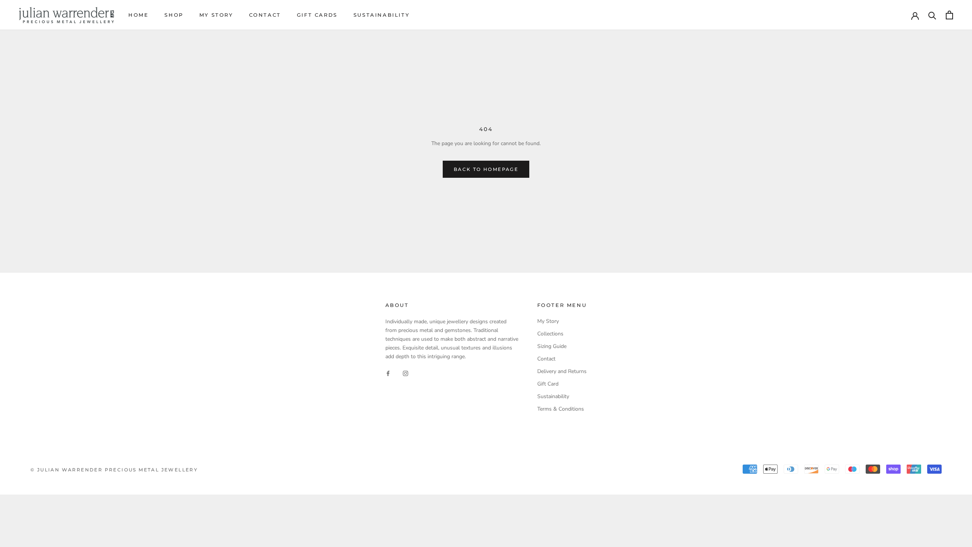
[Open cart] (949, 15)
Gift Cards (317, 15)
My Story (216, 15)
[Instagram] (405, 372)
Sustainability (381, 15)
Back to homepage (486, 169)
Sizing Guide (551, 346)
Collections (550, 333)
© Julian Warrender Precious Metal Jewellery (114, 470)
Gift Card (548, 383)
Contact (265, 15)
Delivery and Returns (562, 371)
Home (138, 15)
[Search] (932, 15)
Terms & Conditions (560, 409)
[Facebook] (388, 372)
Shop (173, 15)
